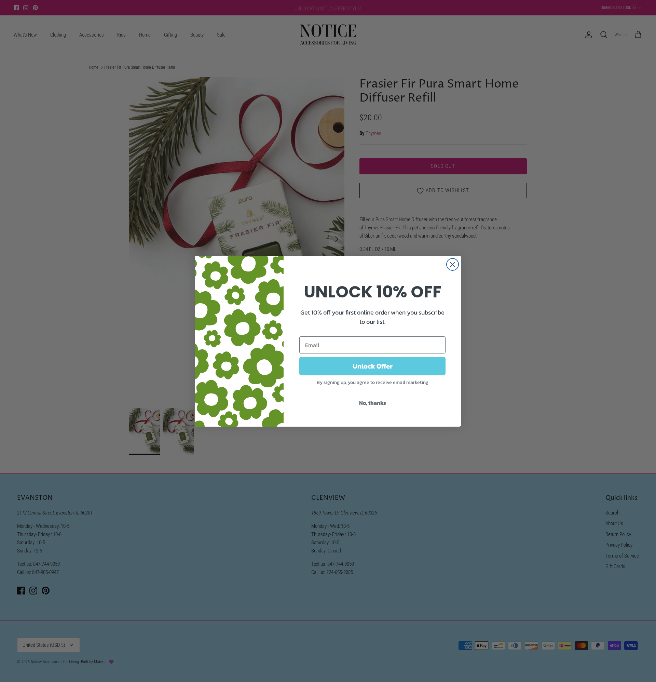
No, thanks (372, 403)
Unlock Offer (373, 366)
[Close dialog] (453, 264)
